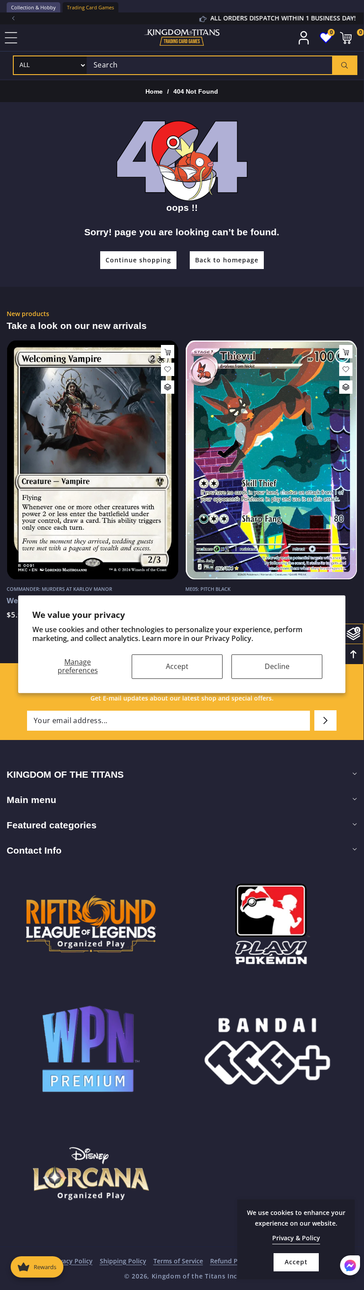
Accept (177, 666)
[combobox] (221, 65)
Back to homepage (226, 260)
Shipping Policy (123, 1261)
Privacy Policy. (229, 639)
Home (154, 91)
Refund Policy (231, 1261)
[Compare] (167, 387)
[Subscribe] (325, 720)
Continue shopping (138, 260)
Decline (277, 666)
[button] (350, 18)
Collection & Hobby (33, 7)
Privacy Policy (72, 1261)
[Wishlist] (167, 369)
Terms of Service (178, 1261)
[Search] (344, 65)
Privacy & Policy (296, 1238)
